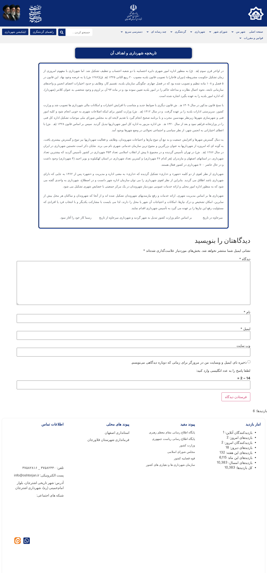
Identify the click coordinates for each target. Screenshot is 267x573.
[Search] (61, 32)
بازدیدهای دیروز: (240, 447)
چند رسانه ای (158, 31)
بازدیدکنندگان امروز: (237, 442)
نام (247, 312)
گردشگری (180, 31)
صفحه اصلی (256, 31)
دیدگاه (244, 259)
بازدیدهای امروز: (240, 437)
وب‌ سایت (243, 345)
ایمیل (245, 328)
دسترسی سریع (133, 31)
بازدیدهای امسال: (239, 462)
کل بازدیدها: (243, 467)
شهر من (240, 31)
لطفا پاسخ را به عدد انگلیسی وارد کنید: (223, 370)
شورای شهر (220, 31)
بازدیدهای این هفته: (238, 452)
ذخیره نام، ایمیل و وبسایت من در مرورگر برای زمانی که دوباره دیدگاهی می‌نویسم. (189, 362)
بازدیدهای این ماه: (239, 457)
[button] (15, 32)
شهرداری (200, 31)
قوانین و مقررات (253, 37)
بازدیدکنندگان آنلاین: (238, 432)
